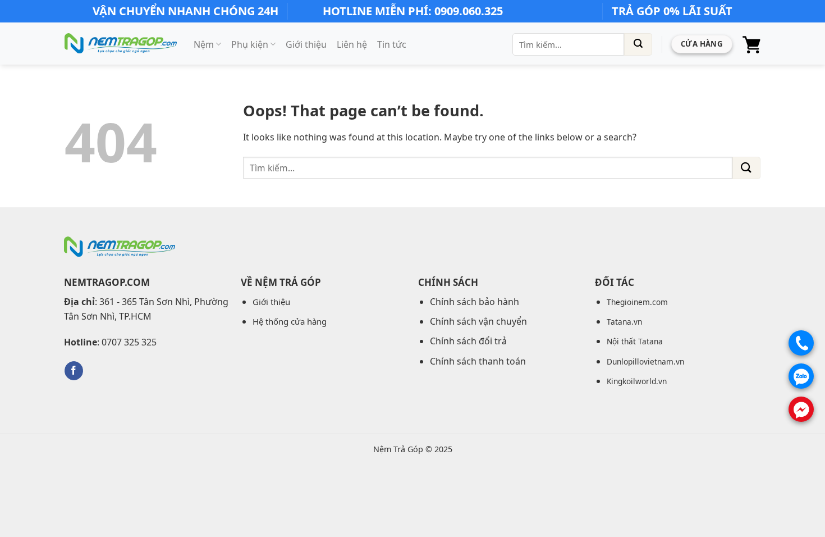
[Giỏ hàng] (751, 44)
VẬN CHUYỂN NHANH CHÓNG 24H (185, 11)
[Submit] (638, 44)
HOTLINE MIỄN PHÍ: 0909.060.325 (413, 11)
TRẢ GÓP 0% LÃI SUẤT (672, 11)
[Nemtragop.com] (121, 43)
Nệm (204, 44)
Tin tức (391, 44)
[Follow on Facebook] (74, 370)
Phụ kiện (249, 44)
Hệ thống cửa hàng (290, 321)
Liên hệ (352, 44)
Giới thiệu (306, 44)
